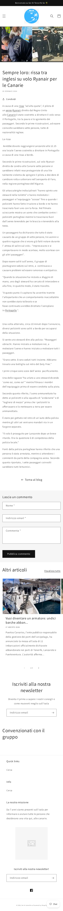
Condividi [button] (11, 99)
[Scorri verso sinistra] (24, 668)
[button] (4, 16)
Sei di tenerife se (27, 905)
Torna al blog (33, 479)
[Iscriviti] (52, 713)
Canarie (11, 114)
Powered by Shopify (40, 905)
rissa (21, 105)
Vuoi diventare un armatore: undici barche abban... (31, 620)
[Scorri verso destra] (38, 668)
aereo (9, 110)
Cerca (9, 769)
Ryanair (16, 110)
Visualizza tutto (52, 570)
